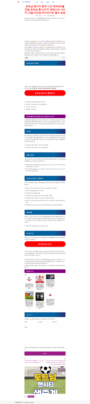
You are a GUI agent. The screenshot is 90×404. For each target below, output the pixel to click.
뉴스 (37, 2)
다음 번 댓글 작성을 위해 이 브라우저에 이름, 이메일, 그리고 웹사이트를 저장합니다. (44, 348)
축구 (53, 2)
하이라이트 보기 (45, 244)
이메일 (40, 322)
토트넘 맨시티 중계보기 (45, 93)
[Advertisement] (45, 29)
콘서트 (47, 2)
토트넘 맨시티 (31, 396)
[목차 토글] (62, 58)
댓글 (25, 327)
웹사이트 (54, 322)
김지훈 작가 (40, 15)
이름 (25, 322)
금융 (42, 2)
